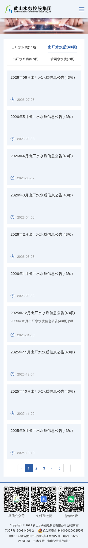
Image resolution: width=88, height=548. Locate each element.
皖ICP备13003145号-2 (19, 530)
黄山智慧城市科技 (58, 541)
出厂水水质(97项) (25, 58)
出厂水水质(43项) (62, 47)
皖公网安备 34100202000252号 (63, 530)
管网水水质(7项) (62, 58)
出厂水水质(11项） (25, 47)
